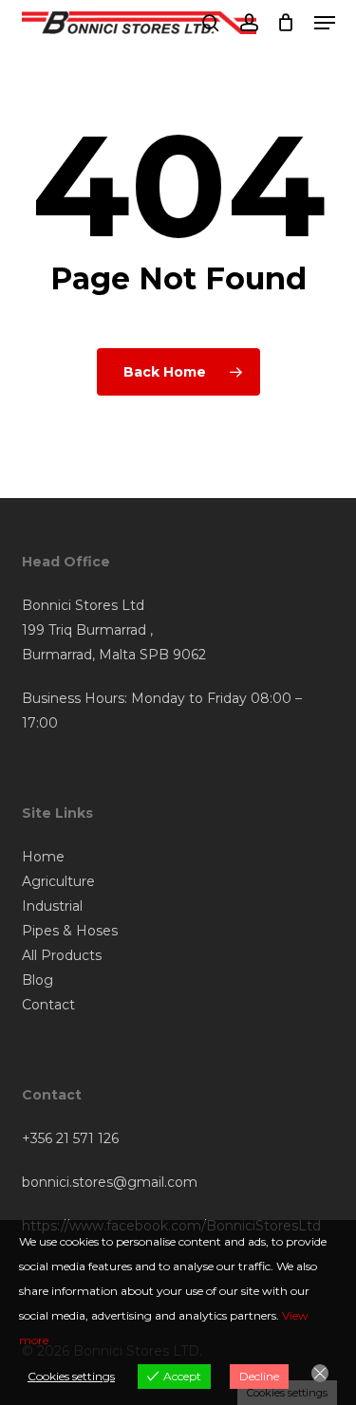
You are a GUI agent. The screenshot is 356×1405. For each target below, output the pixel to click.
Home (43, 856)
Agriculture (58, 881)
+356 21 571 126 (70, 1138)
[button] (324, 22)
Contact (48, 1004)
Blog (37, 980)
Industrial (52, 906)
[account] (248, 22)
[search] (211, 22)
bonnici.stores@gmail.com (109, 1182)
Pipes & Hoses (70, 930)
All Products (62, 955)
